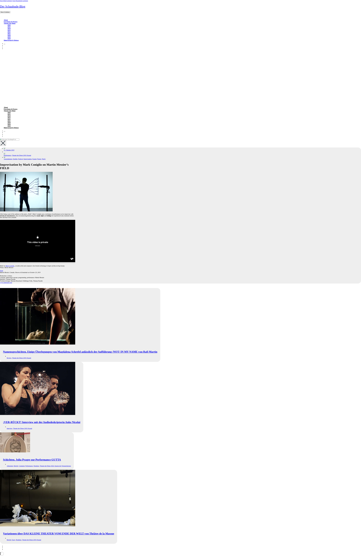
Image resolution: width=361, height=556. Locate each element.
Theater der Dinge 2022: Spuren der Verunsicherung (55, 466)
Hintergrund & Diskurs (11, 40)
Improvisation (28, 159)
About (6, 20)
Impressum (7, 546)
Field (1, 271)
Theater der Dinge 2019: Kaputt (21, 155)
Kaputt (34, 159)
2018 (9, 38)
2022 (9, 32)
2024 (9, 28)
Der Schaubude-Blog (12, 6)
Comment (22, 466)
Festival (20, 159)
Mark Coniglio (10, 266)
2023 (9, 30)
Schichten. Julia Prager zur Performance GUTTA (32, 459)
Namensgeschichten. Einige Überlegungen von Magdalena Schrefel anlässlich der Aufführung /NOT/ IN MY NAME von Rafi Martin (80, 351)
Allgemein (10, 466)
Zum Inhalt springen (6, 1)
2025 (9, 27)
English (15, 159)
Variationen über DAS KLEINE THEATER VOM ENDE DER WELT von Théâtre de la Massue (58, 533)
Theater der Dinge (10, 23)
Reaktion (36, 466)
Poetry (44, 159)
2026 (9, 25)
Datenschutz (7, 549)
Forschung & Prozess (10, 22)
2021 (9, 33)
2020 (9, 35)
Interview (9, 428)
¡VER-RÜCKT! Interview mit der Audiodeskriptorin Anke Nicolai (41, 422)
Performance (7, 155)
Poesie (39, 159)
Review (9, 358)
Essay (13, 540)
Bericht (16, 466)
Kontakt (6, 548)
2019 (9, 37)
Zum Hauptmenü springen (20, 1)
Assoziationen (8, 159)
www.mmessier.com (6, 282)
